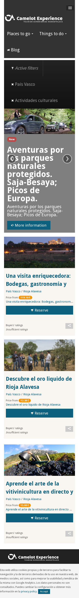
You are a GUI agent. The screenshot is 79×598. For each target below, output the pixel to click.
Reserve (41, 310)
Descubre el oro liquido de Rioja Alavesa (33, 404)
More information (35, 225)
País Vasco (24, 84)
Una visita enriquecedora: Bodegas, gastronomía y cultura (38, 284)
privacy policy (29, 591)
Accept (44, 591)
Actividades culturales (36, 100)
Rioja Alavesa (32, 291)
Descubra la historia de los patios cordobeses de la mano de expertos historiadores (41, 174)
